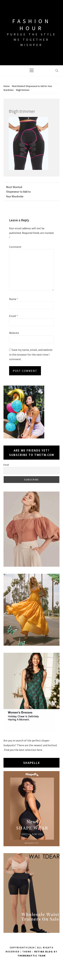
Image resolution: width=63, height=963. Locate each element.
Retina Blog (43, 951)
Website (14, 333)
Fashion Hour (31, 25)
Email (13, 316)
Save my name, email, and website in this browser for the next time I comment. (30, 354)
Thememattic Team (32, 955)
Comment (15, 247)
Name (13, 299)
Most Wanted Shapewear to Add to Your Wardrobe (18, 191)
